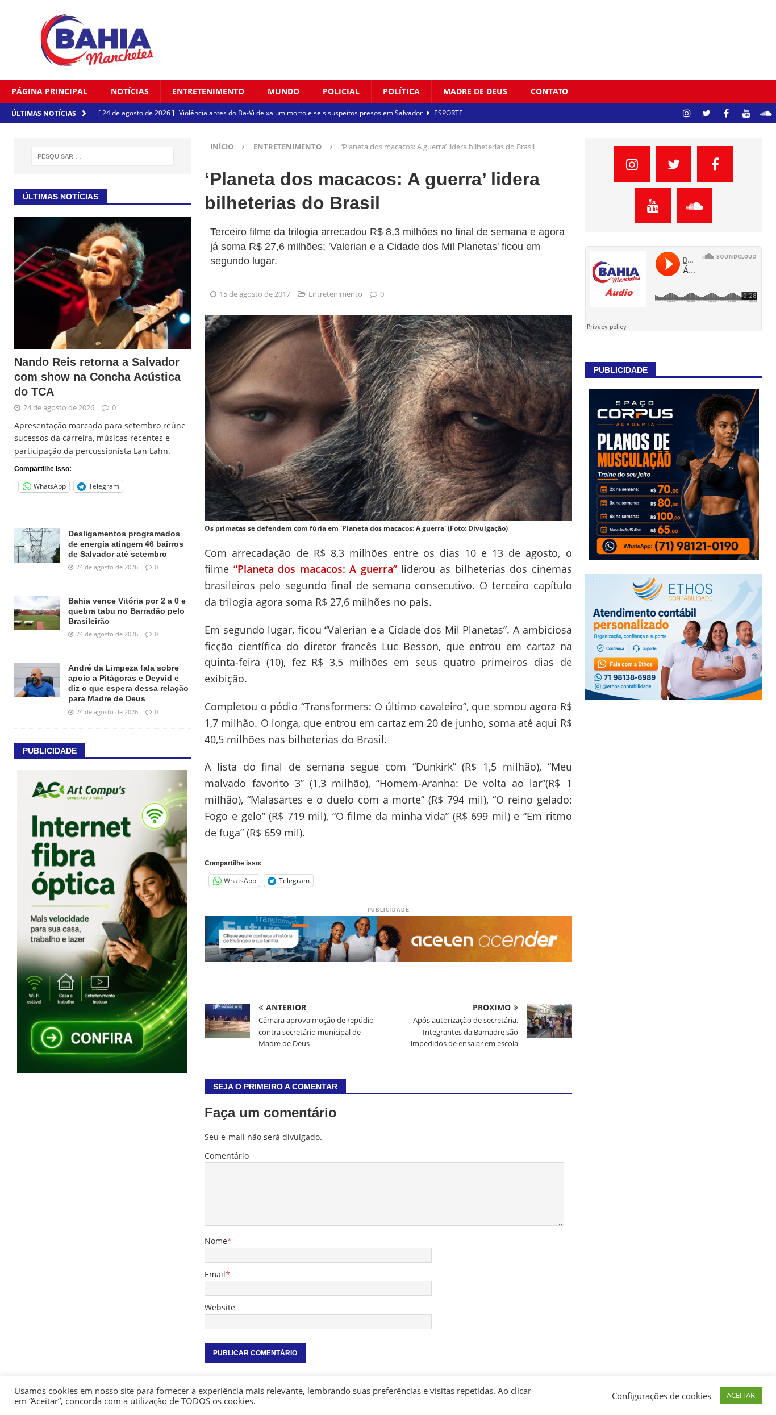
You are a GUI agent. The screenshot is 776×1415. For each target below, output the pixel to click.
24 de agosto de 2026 (58, 407)
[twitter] (706, 113)
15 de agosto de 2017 (254, 294)
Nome (216, 1240)
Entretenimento (208, 91)
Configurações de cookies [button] (661, 1396)
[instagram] (686, 113)
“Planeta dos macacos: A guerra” (315, 569)
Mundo (283, 91)
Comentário (227, 1155)
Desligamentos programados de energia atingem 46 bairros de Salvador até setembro (125, 544)
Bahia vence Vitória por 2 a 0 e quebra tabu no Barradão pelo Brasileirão (127, 611)
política (401, 91)
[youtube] (746, 113)
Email (215, 1274)
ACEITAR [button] (741, 1395)
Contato (549, 91)
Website (220, 1307)
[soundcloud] (766, 113)
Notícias (130, 91)
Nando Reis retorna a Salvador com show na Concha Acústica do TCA (97, 377)
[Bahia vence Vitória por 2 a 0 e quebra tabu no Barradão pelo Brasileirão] (37, 613)
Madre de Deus (475, 91)
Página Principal (49, 91)
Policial (341, 91)
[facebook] (726, 113)
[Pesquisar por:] (102, 156)
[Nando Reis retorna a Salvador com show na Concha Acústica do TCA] (102, 283)
